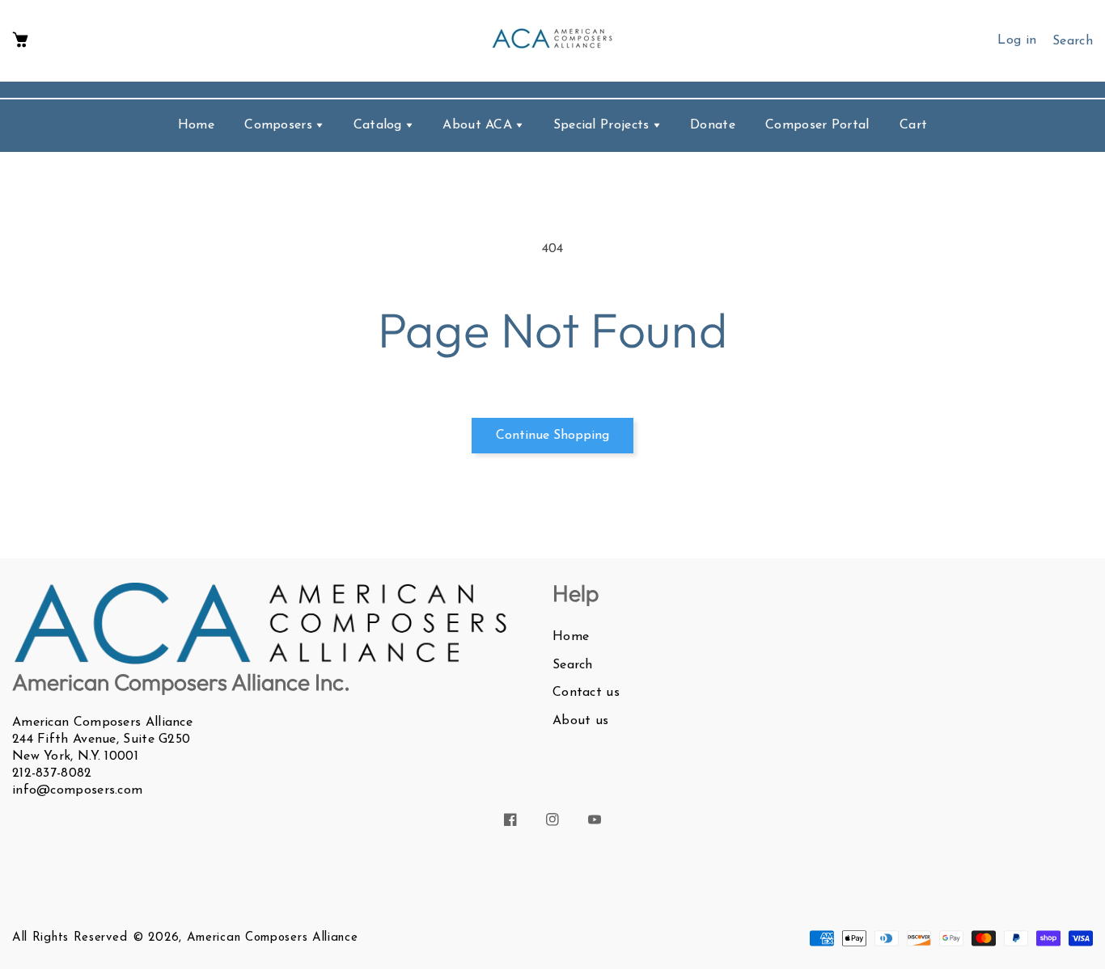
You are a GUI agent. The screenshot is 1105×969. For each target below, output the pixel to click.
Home (570, 636)
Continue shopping (552, 435)
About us (580, 720)
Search (572, 665)
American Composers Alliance (272, 938)
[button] (20, 41)
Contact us (586, 692)
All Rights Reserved (69, 938)
